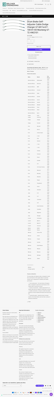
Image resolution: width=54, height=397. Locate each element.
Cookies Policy (41, 320)
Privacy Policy (40, 315)
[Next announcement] (36, 16)
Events (39, 321)
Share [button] (29, 301)
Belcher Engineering (8, 394)
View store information (32, 57)
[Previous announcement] (17, 16)
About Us (39, 312)
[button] (16, 8)
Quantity (28, 38)
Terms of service (26, 394)
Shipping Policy (41, 318)
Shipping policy (32, 394)
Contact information (39, 394)
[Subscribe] (20, 385)
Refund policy (15, 394)
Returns (39, 314)
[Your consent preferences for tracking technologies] (2, 395)
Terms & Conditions (41, 317)
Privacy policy (21, 394)
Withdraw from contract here (24, 338)
